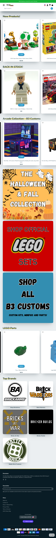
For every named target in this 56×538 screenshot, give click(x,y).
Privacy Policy (6, 506)
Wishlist (50, 5)
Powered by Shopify (34, 535)
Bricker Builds (41, 423)
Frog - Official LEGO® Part (21, 352)
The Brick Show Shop (25, 535)
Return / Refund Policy (8, 504)
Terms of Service (6, 509)
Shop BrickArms (15, 394)
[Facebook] (3, 479)
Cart (52, 5)
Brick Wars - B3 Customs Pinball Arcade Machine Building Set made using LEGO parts (21, 143)
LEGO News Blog (7, 511)
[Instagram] (5, 479)
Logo (10, 5)
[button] (4, 21)
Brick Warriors (41, 394)
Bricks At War (15, 423)
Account (47, 5)
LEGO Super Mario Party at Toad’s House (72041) (21, 40)
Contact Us (5, 502)
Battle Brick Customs (15, 451)
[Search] (52, 8)
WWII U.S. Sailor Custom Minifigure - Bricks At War (21, 91)
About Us (5, 500)
